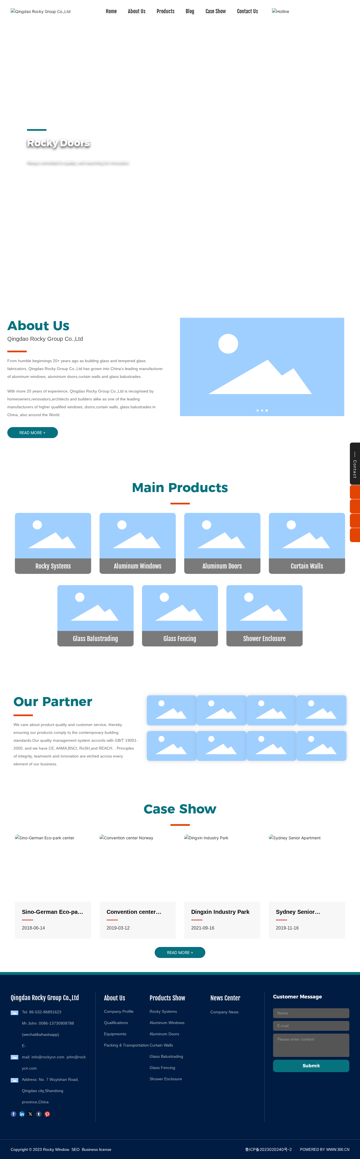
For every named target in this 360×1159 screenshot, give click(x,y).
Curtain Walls (307, 566)
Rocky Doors (49, 143)
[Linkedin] (22, 1113)
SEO (75, 1149)
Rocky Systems (53, 566)
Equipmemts (115, 1034)
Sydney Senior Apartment (295, 915)
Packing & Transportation (126, 1045)
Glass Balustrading (95, 638)
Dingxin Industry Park (220, 912)
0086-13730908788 (56, 1023)
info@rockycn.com (48, 1057)
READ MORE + (40, 180)
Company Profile (119, 1011)
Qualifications (116, 1022)
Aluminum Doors (222, 566)
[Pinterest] (47, 1113)
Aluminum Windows (137, 566)
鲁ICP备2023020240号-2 (268, 1149)
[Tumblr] (39, 1113)
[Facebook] (13, 1113)
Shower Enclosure (264, 638)
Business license (96, 1149)
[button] (29, 270)
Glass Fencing (179, 638)
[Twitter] (30, 1113)
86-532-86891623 (45, 1012)
